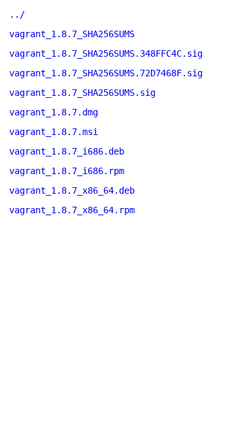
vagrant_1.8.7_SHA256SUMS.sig (82, 92)
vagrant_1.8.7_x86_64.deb (72, 190)
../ (17, 14)
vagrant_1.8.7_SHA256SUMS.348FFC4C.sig (106, 53)
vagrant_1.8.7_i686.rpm (66, 171)
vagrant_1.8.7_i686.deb (66, 151)
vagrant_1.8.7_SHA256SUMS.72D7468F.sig (106, 73)
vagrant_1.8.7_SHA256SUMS (72, 34)
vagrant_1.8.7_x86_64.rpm (72, 210)
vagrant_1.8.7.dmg (53, 112)
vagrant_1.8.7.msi (53, 132)
